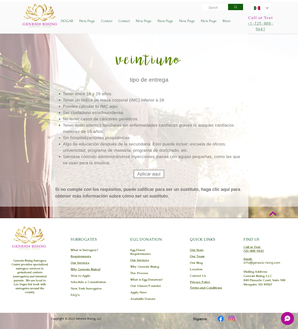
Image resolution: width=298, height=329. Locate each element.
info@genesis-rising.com (261, 263)
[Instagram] (232, 319)
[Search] (235, 7)
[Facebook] (221, 319)
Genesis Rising (23, 260)
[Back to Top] (272, 213)
